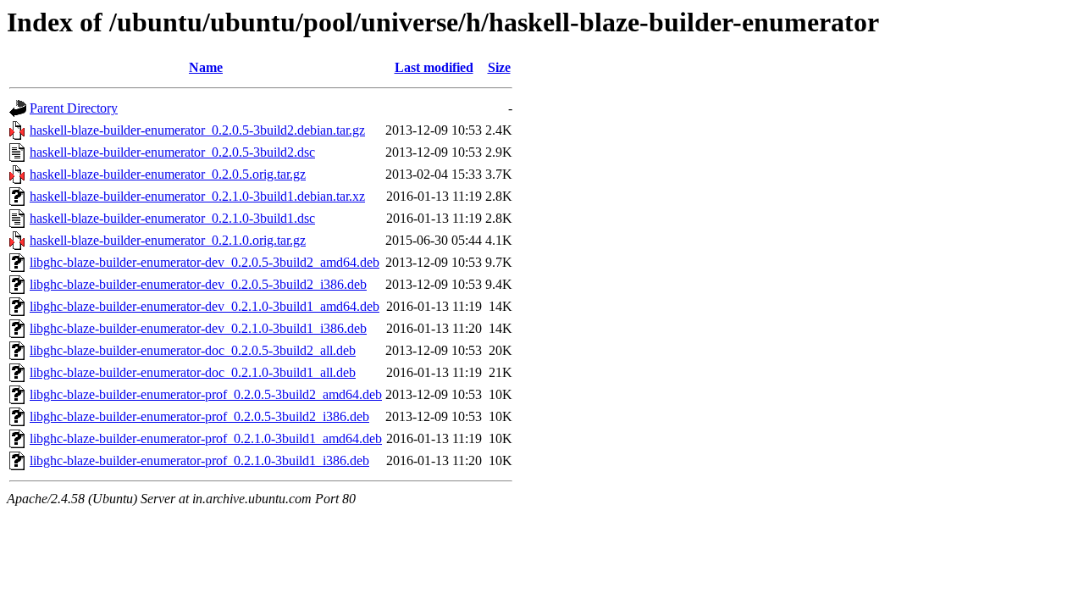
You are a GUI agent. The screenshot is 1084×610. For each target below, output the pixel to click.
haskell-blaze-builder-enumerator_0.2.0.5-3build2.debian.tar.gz (197, 130)
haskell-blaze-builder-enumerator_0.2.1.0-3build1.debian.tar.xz (197, 196)
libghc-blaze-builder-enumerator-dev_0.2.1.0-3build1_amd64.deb (204, 306)
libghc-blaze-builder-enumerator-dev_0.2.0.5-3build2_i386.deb (198, 284)
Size (499, 67)
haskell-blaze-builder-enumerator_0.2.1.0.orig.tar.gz (168, 240)
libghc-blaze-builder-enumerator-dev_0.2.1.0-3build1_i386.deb (198, 328)
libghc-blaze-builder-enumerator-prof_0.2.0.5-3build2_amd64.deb (206, 394)
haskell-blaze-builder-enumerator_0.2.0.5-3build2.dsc (172, 152)
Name (206, 67)
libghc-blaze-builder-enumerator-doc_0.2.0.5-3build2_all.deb (193, 350)
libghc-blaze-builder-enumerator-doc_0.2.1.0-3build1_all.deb (193, 372)
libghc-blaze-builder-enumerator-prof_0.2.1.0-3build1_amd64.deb (206, 438)
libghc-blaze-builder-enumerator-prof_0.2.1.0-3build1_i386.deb (199, 460)
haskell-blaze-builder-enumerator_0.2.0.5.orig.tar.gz (168, 174)
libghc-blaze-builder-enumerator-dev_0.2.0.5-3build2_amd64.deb (204, 262)
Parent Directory (74, 108)
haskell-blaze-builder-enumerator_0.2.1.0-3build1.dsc (172, 218)
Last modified (434, 67)
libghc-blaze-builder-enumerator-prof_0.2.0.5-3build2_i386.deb (199, 416)
